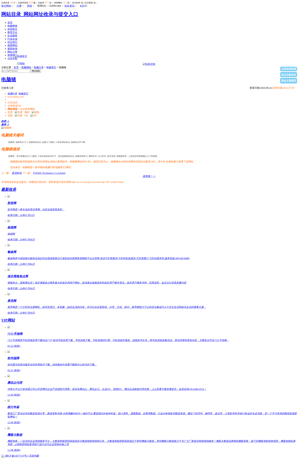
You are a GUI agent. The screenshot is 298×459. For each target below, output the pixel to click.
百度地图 (34, 456)
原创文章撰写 (288, 80)
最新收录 (12, 48)
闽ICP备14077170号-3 (16, 456)
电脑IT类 (39, 67)
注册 (19, 5)
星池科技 (17, 173)
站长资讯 (69, 5)
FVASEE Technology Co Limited (49, 173)
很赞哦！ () (149, 176)
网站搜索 (36, 71)
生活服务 (12, 35)
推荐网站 (12, 45)
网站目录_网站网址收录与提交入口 (39, 14)
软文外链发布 (288, 74)
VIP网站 (8, 320)
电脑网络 (12, 26)
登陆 (29, 5)
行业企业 (12, 39)
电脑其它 (51, 67)
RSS (82, 5)
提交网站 (6, 5)
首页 (9, 22)
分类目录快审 (288, 68)
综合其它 (12, 42)
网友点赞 (12, 52)
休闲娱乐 (12, 29)
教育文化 (12, 32)
